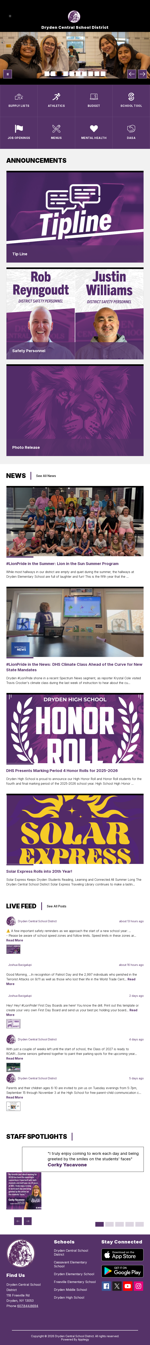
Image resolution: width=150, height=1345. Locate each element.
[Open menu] (10, 16)
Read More (14, 940)
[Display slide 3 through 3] (119, 1224)
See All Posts (56, 906)
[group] (75, 1178)
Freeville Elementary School (75, 1282)
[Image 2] (53, 73)
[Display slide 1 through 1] (99, 1224)
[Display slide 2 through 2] (109, 1224)
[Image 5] (72, 73)
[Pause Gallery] (7, 74)
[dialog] (75, 217)
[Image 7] (84, 73)
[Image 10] (103, 73)
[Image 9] (97, 73)
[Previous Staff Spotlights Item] (18, 1221)
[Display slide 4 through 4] (129, 1224)
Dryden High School (69, 1297)
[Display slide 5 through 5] (139, 1224)
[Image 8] (90, 73)
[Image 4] (65, 73)
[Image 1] (47, 73)
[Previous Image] (131, 74)
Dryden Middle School (70, 1290)
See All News (46, 476)
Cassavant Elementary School (70, 1264)
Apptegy (83, 1339)
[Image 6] (78, 73)
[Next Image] (142, 74)
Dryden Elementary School (74, 1274)
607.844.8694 (27, 1306)
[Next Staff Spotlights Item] (28, 1221)
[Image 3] (59, 73)
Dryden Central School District (71, 1252)
